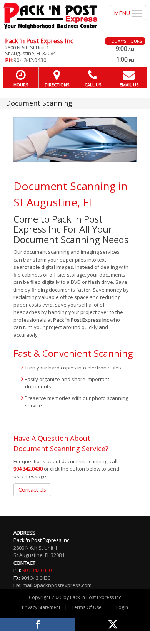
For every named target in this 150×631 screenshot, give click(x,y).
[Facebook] (37, 624)
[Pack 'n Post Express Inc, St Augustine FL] (50, 16)
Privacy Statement (41, 607)
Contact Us (32, 489)
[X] (112, 624)
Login (122, 607)
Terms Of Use (87, 607)
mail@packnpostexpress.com (57, 585)
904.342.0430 (28, 468)
